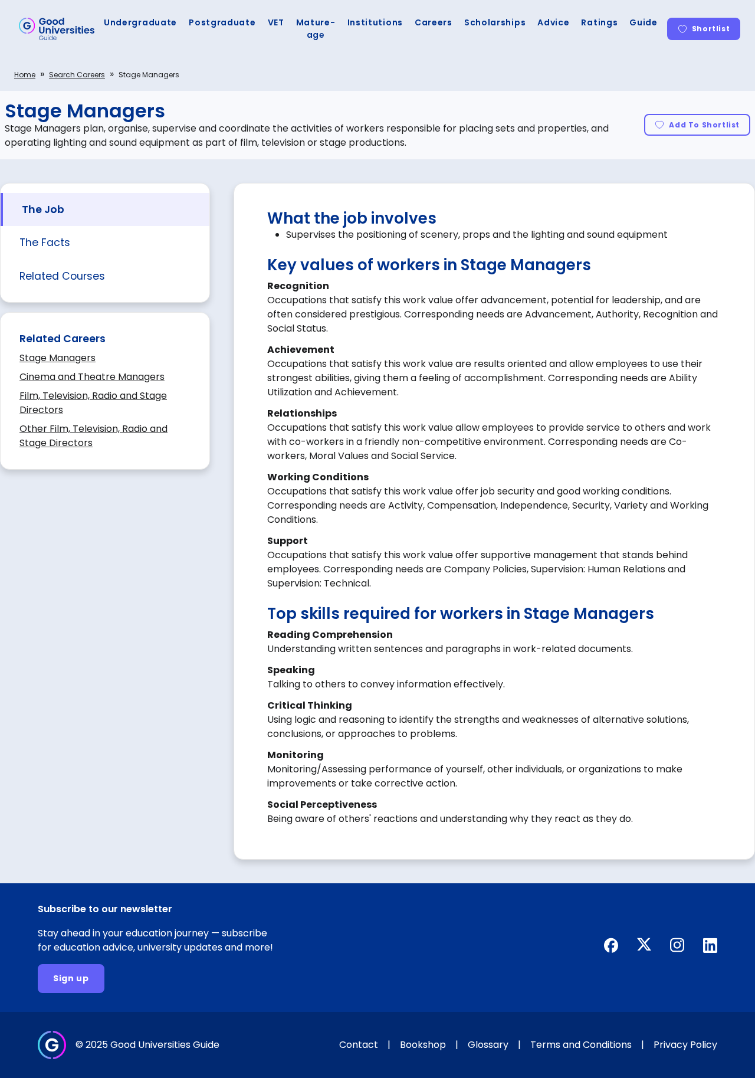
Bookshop (423, 1044)
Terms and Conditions (581, 1044)
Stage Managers (57, 358)
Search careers (77, 75)
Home (24, 75)
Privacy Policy (685, 1044)
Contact (358, 1044)
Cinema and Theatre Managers (92, 377)
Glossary (488, 1044)
